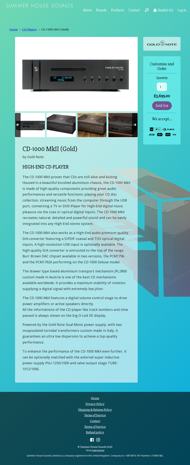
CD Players (29, 29)
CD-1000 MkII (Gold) (55, 29)
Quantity (162, 78)
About (87, 10)
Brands (101, 10)
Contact (134, 10)
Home (13, 29)
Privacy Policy (95, 404)
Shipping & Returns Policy (95, 410)
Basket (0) (165, 10)
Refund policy (95, 432)
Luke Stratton (98, 450)
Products (117, 10)
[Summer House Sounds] (39, 6)
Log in (181, 10)
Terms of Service (95, 415)
